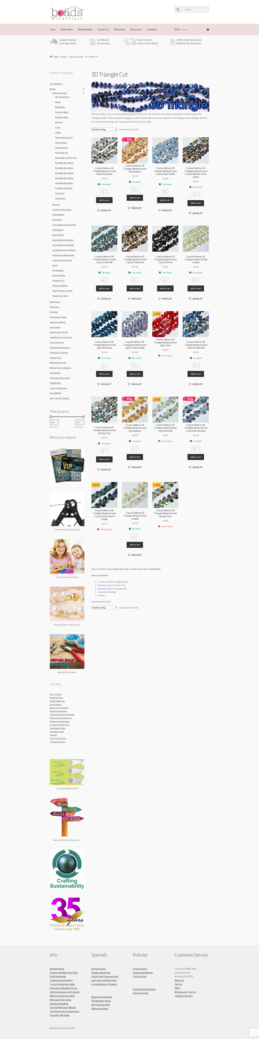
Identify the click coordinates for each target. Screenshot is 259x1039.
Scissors (102, 595)
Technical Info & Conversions (64, 1011)
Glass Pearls (58, 235)
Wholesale (119, 29)
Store (52, 29)
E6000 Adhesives (57, 701)
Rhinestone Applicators (61, 718)
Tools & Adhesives (58, 388)
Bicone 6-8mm (61, 117)
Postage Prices (140, 992)
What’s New (67, 29)
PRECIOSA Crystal (58, 362)
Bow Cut (59, 122)
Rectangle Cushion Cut (65, 157)
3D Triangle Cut (62, 97)
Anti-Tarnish (55, 694)
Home (56, 56)
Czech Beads (58, 214)
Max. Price (79, 427)
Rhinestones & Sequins (60, 367)
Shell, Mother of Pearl (62, 290)
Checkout (152, 29)
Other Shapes (61, 147)
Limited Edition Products (104, 984)
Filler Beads (57, 229)
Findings (54, 312)
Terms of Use (139, 976)
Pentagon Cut (61, 152)
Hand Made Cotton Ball (63, 245)
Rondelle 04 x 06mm (64, 173)
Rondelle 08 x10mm (64, 183)
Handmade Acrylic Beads (64, 250)
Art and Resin (56, 83)
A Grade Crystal (76, 56)
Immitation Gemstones (63, 255)
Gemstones (55, 327)
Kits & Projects (57, 342)
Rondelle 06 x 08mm (64, 178)
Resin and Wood (59, 285)
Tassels (53, 735)
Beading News (85, 29)
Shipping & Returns (143, 972)
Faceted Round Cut (64, 137)
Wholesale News (99, 1008)
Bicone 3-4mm (61, 112)
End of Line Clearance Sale (104, 976)
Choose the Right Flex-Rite (64, 972)
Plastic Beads (58, 275)
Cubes (58, 132)
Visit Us (178, 984)
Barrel (58, 102)
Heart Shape (61, 142)
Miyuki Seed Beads (58, 711)
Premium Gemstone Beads (62, 714)
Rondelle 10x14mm (64, 188)
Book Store (55, 301)
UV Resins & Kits (57, 741)
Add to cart (104, 200)
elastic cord (119, 585)
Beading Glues (56, 697)
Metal (55, 265)
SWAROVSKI (55, 383)
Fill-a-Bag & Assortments (64, 224)
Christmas (55, 307)
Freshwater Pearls (58, 317)
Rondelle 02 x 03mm (64, 162)
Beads (64, 56)
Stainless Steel (57, 731)
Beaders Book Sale (100, 972)
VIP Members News (101, 1000)
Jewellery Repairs (184, 995)
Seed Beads (55, 373)
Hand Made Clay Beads (62, 240)
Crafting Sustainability (61, 980)
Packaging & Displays (60, 347)
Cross (57, 127)
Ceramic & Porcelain (61, 209)
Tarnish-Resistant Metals (63, 1007)
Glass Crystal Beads (59, 707)
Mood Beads (58, 270)
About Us (179, 980)
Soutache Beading (59, 1003)
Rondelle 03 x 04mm (64, 168)
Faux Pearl (57, 219)
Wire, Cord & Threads (59, 398)
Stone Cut (59, 193)
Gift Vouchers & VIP (59, 332)
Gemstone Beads (57, 322)
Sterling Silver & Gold (60, 378)
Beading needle (105, 588)
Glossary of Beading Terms (63, 988)
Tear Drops (60, 198)
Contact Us (103, 29)
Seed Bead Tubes (57, 728)
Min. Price (53, 427)
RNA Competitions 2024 (62, 995)
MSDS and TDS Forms (60, 999)
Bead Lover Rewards (101, 996)
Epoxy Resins (56, 704)
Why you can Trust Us (185, 991)
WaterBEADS (55, 393)
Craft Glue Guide (58, 976)
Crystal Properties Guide (62, 984)
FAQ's (177, 988)
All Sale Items (98, 968)
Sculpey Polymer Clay (60, 724)
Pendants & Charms (59, 352)
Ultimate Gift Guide (59, 1015)
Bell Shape (60, 107)
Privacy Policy (140, 968)
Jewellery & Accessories (61, 337)
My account (136, 29)
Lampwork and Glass (62, 260)
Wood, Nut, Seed (60, 295)
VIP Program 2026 (100, 1004)
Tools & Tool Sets (58, 738)
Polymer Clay (58, 280)
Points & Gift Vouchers (144, 989)
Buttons (56, 204)
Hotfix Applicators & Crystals (65, 991)
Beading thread (105, 585)
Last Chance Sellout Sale (104, 980)
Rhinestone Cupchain (60, 721)
